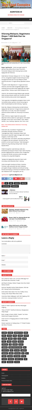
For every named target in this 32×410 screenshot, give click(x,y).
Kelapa (21, 344)
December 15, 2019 (7, 42)
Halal (3, 341)
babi (11, 183)
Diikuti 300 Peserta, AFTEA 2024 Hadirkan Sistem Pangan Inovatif (18, 226)
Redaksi (3, 378)
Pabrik (4, 356)
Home (3, 373)
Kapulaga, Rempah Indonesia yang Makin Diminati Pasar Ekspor (18, 210)
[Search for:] (16, 23)
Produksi (10, 359)
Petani (23, 356)
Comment (4, 244)
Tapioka (17, 362)
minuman (17, 353)
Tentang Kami (5, 375)
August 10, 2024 (13, 228)
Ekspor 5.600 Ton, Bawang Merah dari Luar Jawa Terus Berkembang (19, 218)
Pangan (10, 356)
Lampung (23, 350)
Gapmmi (4, 338)
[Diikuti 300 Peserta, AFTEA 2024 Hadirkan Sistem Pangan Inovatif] (5, 227)
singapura (15, 186)
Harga (9, 341)
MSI (23, 353)
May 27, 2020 (12, 212)
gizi (15, 338)
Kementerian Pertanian (15, 347)
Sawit (3, 362)
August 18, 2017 (13, 220)
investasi (4, 344)
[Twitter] (21, 401)
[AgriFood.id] (16, 8)
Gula (19, 338)
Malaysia (24, 183)
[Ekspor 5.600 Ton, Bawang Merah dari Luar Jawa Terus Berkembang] (5, 219)
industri (20, 341)
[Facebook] (10, 401)
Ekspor (17, 183)
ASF (6, 183)
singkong (10, 362)
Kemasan (4, 347)
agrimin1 (16, 42)
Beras (25, 332)
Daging (20, 335)
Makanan (4, 353)
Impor (14, 341)
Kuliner (17, 350)
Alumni (4, 332)
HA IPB (24, 338)
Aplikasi (10, 332)
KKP (25, 347)
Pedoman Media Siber (7, 380)
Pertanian (17, 356)
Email (3, 260)
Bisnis (3, 335)
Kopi (11, 350)
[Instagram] (16, 401)
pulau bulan (6, 186)
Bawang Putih (18, 332)
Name (3, 255)
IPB (10, 344)
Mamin (11, 353)
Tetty (3, 310)
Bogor (9, 335)
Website (4, 265)
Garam (10, 338)
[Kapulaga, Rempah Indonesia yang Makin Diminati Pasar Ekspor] (5, 211)
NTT (27, 353)
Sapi (25, 359)
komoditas (5, 350)
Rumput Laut (18, 359)
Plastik (4, 359)
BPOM (14, 335)
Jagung (15, 344)
